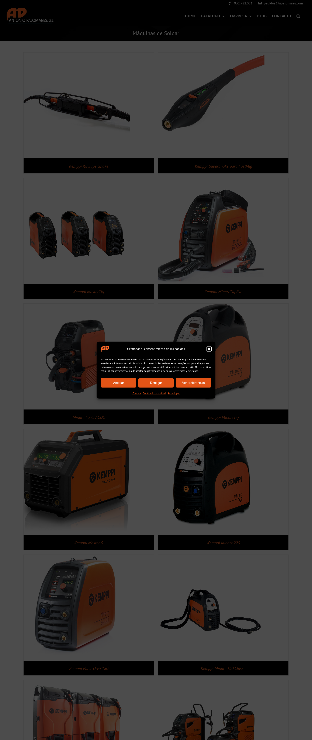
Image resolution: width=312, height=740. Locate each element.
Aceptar (118, 383)
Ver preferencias (193, 383)
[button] (209, 349)
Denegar (156, 383)
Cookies (136, 392)
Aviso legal (174, 392)
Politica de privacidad (154, 392)
